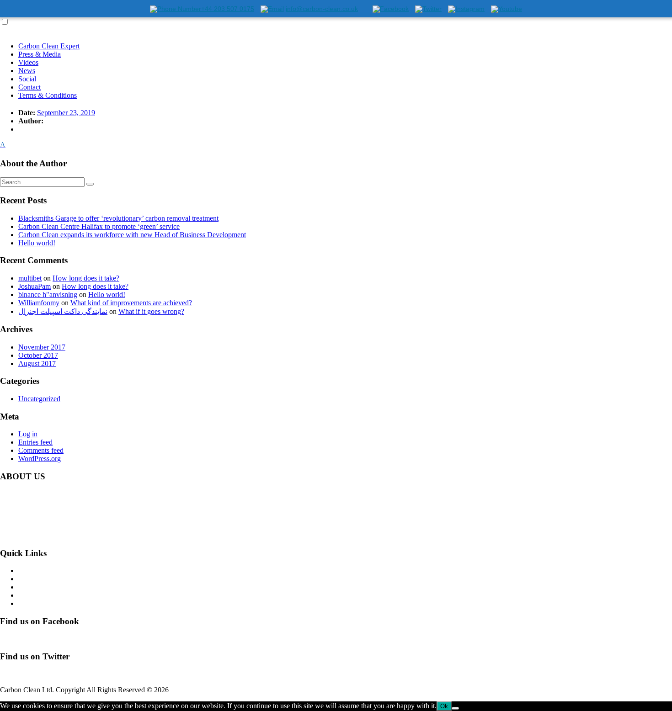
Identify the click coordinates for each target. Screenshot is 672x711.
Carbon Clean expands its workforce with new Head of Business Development (132, 235)
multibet (30, 278)
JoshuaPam (34, 286)
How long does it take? (86, 278)
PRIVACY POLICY (48, 603)
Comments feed (41, 450)
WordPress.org (39, 458)
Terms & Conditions (47, 95)
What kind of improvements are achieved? (131, 303)
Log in (27, 434)
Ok (444, 706)
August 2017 (37, 363)
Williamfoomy (38, 303)
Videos (28, 62)
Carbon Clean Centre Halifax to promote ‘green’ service (99, 226)
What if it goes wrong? (151, 311)
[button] (336, 145)
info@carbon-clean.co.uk (77, 535)
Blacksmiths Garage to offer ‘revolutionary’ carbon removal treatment (118, 218)
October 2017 (38, 355)
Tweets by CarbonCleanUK (40, 674)
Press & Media (39, 54)
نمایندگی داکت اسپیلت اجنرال (62, 311)
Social (27, 79)
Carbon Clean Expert (49, 46)
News (26, 70)
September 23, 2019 (66, 113)
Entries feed (35, 442)
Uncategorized (39, 399)
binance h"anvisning (47, 294)
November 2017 (41, 347)
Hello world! (36, 243)
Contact (29, 87)
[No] (455, 708)
